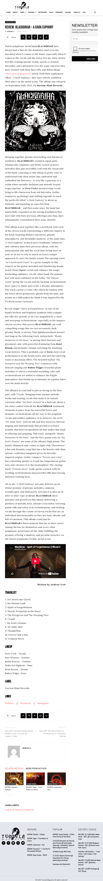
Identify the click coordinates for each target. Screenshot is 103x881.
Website (9, 703)
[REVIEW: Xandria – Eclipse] (14, 778)
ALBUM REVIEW (17, 18)
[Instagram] (8, 843)
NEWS (22, 12)
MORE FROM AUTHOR (36, 768)
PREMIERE (59, 12)
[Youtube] (23, 843)
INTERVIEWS (42, 12)
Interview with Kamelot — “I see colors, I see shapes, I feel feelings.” (89, 854)
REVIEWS (31, 12)
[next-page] (10, 794)
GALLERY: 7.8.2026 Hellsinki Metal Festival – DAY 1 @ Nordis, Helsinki (89, 862)
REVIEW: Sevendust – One (36, 845)
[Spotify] (13, 843)
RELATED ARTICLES (14, 768)
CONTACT (76, 12)
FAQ (84, 12)
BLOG (51, 12)
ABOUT (15, 12)
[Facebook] (23, 37)
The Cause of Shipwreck (18, 73)
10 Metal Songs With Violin (62, 852)
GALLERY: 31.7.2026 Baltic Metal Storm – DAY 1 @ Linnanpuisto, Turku (88, 836)
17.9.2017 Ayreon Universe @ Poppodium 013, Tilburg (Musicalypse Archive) (63, 858)
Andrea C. (10, 31)
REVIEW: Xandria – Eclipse (36, 834)
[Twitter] (28, 37)
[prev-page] (6, 794)
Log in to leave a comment (19, 809)
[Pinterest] (34, 37)
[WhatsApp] (40, 37)
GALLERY (68, 12)
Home (8, 12)
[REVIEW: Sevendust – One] (56, 778)
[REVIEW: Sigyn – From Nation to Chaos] (35, 778)
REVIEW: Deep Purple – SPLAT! (37, 855)
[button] (95, 12)
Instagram (43, 703)
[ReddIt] (46, 37)
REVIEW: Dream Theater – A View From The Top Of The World (63, 835)
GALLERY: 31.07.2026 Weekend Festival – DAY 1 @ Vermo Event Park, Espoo (88, 845)
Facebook (25, 703)
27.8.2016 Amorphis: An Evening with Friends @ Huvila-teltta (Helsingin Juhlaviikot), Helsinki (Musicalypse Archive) (63, 844)
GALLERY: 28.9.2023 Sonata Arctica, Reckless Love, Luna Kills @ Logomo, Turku (19, 733)
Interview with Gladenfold (61, 864)
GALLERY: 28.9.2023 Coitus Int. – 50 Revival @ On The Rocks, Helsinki (52, 733)
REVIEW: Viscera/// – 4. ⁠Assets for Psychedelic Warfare (38, 850)
